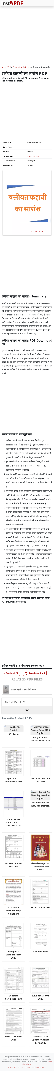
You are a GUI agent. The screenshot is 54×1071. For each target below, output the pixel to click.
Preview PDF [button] (10, 673)
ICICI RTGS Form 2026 (40, 997)
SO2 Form (14, 734)
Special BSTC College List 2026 (13, 780)
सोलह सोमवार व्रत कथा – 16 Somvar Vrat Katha (40, 866)
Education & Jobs (21, 67)
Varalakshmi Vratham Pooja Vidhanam (13, 910)
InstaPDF (6, 67)
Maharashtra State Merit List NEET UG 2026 (13, 822)
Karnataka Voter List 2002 (13, 865)
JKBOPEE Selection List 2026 (40, 780)
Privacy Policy (38, 1067)
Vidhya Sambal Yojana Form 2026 (40, 739)
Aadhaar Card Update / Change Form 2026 (40, 1039)
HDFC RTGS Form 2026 (13, 1038)
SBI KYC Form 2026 (40, 907)
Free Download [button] (35, 673)
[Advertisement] (27, 36)
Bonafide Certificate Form (13, 997)
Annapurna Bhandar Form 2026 (13, 954)
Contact (28, 1067)
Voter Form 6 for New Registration (40, 804)
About (20, 1067)
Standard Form (40, 951)
